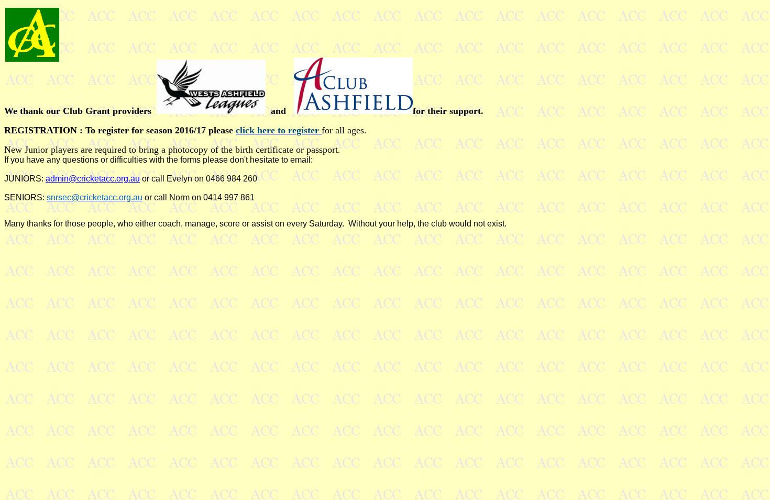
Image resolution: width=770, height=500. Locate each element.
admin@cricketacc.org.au (93, 178)
